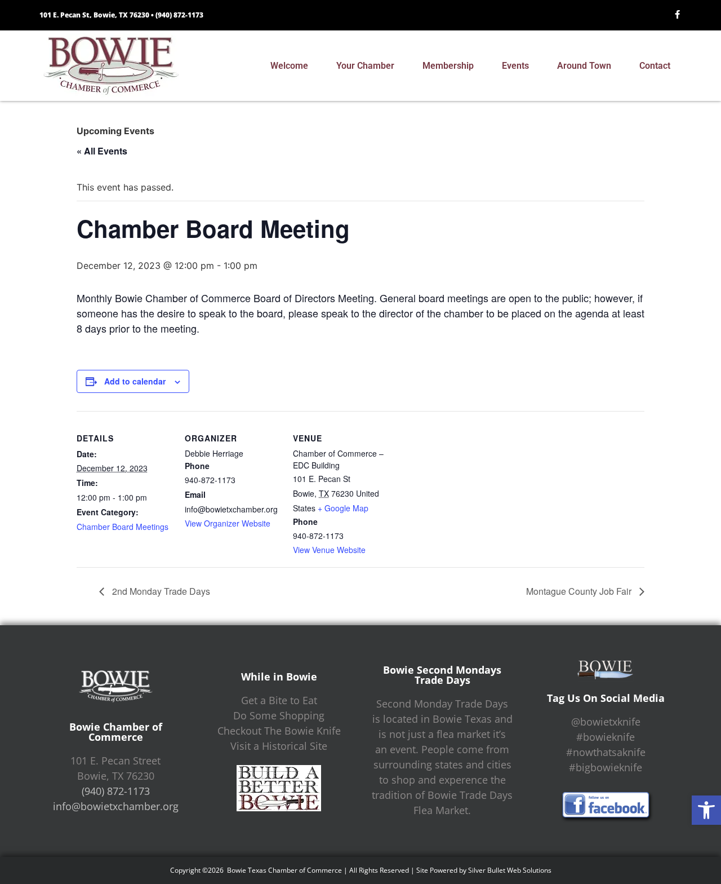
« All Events (102, 150)
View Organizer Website (227, 523)
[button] (706, 810)
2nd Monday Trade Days (160, 591)
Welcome (289, 65)
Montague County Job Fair (580, 591)
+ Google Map (343, 508)
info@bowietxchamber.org (116, 806)
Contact (654, 65)
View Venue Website (329, 549)
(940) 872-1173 (179, 15)
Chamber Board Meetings (122, 526)
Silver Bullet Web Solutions (509, 870)
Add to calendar (135, 381)
